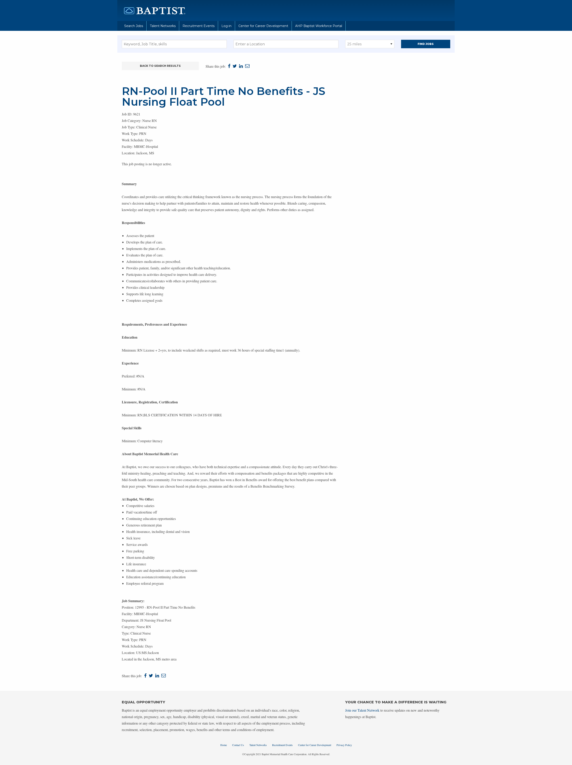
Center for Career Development (263, 26)
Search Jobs (133, 26)
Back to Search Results (160, 65)
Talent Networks (163, 26)
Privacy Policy (344, 745)
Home (223, 745)
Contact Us (238, 745)
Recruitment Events (198, 26)
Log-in (226, 26)
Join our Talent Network (362, 710)
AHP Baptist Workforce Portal (318, 26)
